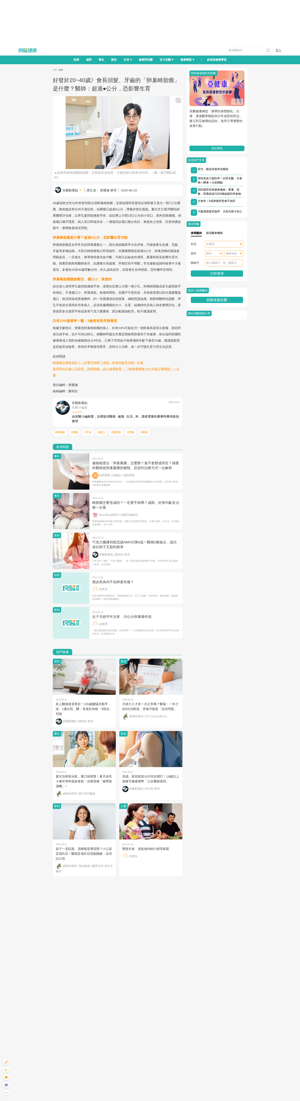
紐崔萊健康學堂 (217, 59)
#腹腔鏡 (116, 432)
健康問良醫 (146, 59)
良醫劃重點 (70, 190)
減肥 (89, 59)
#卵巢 (130, 432)
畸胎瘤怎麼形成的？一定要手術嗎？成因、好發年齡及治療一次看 (98, 362)
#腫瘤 (74, 432)
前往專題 (216, 148)
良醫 (55, 70)
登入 (278, 50)
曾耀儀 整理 (108, 190)
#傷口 (101, 432)
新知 (114, 59)
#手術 (87, 432)
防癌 (76, 59)
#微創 (144, 432)
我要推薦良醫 (216, 300)
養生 (101, 59)
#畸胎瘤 (60, 432)
